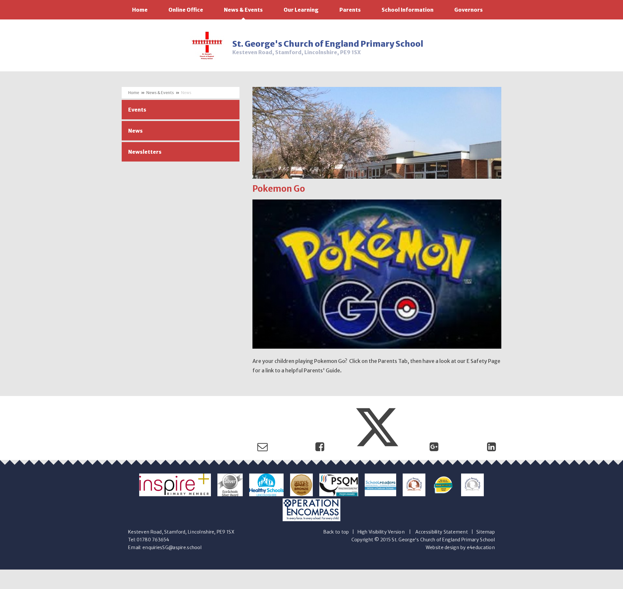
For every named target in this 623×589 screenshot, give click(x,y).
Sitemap (485, 532)
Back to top (336, 532)
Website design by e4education (460, 547)
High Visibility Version (381, 532)
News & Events (160, 92)
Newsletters (145, 152)
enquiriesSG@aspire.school (172, 547)
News (186, 92)
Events (137, 109)
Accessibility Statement (441, 532)
